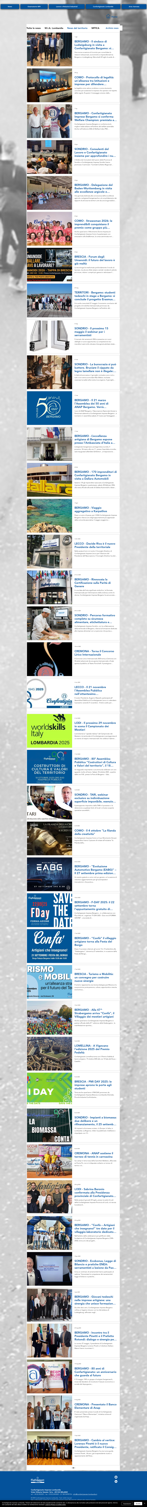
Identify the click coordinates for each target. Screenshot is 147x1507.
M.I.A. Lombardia (54, 28)
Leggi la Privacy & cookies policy (55, 1504)
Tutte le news (33, 28)
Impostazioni (127, 1504)
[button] (112, 28)
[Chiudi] (144, 1503)
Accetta (138, 1504)
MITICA (95, 28)
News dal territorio (77, 28)
